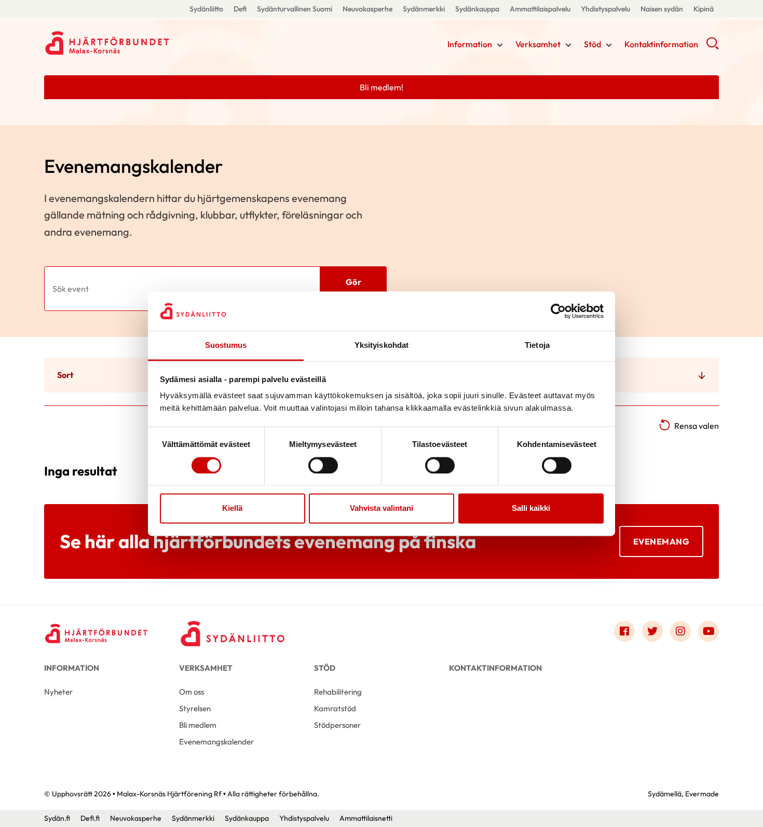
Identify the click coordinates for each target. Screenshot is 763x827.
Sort (65, 375)
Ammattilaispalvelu (540, 8)
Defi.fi (90, 818)
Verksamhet (538, 44)
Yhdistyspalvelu (605, 8)
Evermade (702, 793)
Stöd (592, 44)
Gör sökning (353, 289)
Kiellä (232, 508)
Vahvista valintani (381, 508)
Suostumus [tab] (226, 345)
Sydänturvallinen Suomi (294, 8)
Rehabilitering (338, 692)
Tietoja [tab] (537, 345)
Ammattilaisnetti (365, 818)
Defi (240, 8)
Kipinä (703, 8)
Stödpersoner (337, 725)
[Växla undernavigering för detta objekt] (500, 45)
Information (469, 44)
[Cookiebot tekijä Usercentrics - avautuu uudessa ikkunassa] (558, 311)
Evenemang (661, 541)
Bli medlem (197, 725)
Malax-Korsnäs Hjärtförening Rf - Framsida (127, 43)
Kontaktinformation (661, 44)
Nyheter (58, 692)
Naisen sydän (662, 8)
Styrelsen (195, 708)
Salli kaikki (531, 508)
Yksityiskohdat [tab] (381, 345)
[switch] (323, 465)
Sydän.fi (57, 818)
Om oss (191, 692)
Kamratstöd (335, 708)
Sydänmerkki (424, 8)
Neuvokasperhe (367, 8)
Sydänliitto (206, 8)
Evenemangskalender (216, 742)
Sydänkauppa (477, 8)
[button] (712, 47)
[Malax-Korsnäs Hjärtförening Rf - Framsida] (96, 633)
